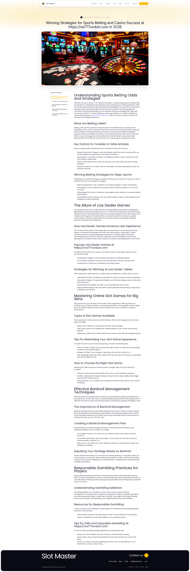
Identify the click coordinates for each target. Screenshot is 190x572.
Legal (146, 567)
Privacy (137, 567)
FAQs (126, 561)
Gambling (107, 17)
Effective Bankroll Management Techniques (59, 110)
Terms (142, 567)
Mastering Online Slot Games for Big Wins (60, 105)
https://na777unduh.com (100, 115)
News (120, 561)
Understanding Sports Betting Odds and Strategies (59, 97)
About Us (131, 567)
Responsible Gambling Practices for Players (60, 114)
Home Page (112, 561)
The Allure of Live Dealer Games (60, 101)
